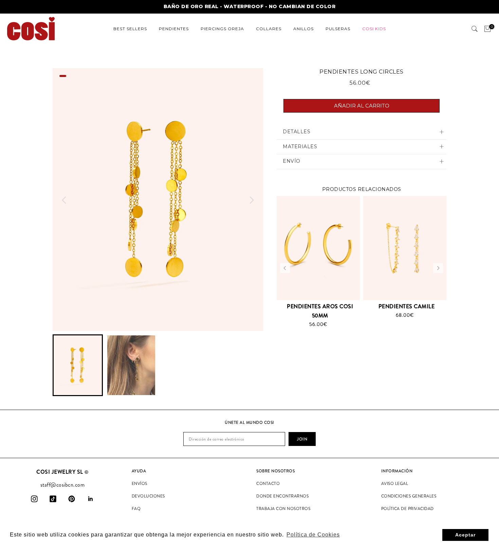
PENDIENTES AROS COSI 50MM (320, 310)
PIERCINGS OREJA (222, 28)
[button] (78, 365)
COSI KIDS (374, 28)
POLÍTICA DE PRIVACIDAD (407, 509)
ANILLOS (303, 28)
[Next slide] (251, 200)
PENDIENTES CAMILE (406, 306)
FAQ (136, 509)
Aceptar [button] (465, 535)
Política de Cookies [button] (313, 535)
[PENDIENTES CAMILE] (404, 248)
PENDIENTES (174, 28)
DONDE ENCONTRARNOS (282, 496)
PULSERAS (338, 28)
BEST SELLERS (130, 28)
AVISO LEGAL (394, 484)
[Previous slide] (285, 268)
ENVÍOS (139, 484)
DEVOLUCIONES (148, 496)
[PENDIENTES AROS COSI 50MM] (318, 248)
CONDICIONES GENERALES (409, 496)
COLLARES (268, 28)
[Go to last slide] (64, 200)
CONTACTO (268, 484)
